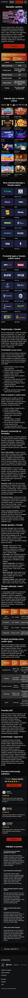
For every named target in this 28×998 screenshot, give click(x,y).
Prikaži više (14, 839)
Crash (16, 104)
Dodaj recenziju (14, 785)
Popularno (4, 104)
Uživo (11, 104)
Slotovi (23, 104)
